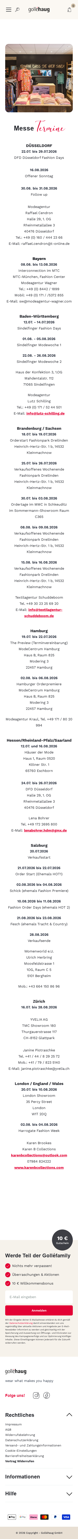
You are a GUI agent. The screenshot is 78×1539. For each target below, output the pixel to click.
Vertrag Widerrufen (19, 1461)
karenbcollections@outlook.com (39, 1155)
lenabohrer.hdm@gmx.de (45, 830)
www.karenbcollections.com (39, 1167)
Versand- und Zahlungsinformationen (33, 1445)
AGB (8, 1429)
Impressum (13, 1424)
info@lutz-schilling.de (45, 413)
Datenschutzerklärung (21, 1323)
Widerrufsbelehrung (20, 1435)
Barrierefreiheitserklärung (24, 1456)
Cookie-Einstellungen (21, 1450)
